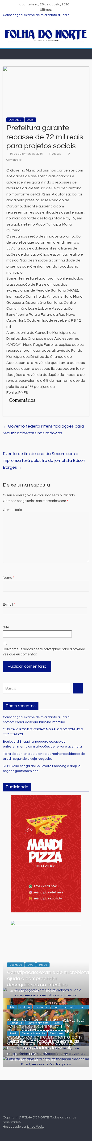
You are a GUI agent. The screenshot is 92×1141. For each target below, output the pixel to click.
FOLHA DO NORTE (35, 1117)
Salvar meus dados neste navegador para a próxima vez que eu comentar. (44, 651)
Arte (12, 1007)
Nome (8, 578)
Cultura (25, 1007)
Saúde (43, 964)
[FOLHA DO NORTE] (46, 31)
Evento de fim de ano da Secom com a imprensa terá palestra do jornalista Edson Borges (44, 461)
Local (30, 119)
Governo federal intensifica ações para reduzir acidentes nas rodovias (43, 429)
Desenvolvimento (33, 1033)
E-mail (9, 604)
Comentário (12, 510)
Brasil (13, 1033)
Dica (30, 964)
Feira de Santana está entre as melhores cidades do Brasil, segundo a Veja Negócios (43, 1047)
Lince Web (35, 1126)
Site (6, 627)
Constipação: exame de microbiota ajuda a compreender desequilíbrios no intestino (48, 979)
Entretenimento (64, 1007)
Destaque (15, 119)
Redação (55, 153)
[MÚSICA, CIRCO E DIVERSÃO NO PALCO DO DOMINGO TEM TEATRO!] (46, 1000)
